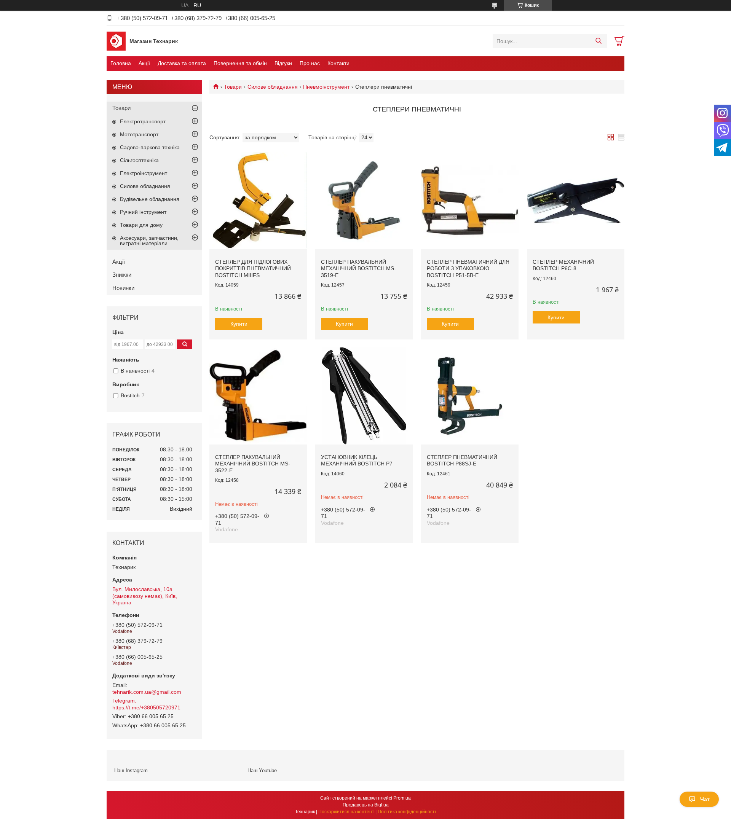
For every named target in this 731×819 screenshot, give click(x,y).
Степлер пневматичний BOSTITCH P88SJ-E (462, 460)
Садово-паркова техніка (150, 147)
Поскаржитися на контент (346, 811)
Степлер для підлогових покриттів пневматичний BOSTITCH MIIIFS (253, 268)
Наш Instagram (131, 770)
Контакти (338, 63)
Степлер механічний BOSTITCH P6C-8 (563, 265)
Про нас (310, 63)
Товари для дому (141, 225)
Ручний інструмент (143, 212)
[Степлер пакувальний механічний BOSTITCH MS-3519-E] (364, 200)
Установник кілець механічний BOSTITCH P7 (357, 460)
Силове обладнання (272, 87)
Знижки (121, 274)
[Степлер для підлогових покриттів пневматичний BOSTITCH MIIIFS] (258, 200)
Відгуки (283, 63)
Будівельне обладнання (149, 199)
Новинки (123, 288)
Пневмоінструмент (326, 87)
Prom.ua (402, 798)
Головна (120, 63)
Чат (705, 799)
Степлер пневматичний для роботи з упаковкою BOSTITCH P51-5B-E (468, 268)
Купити (238, 324)
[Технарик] (116, 41)
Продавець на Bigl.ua (366, 805)
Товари (233, 87)
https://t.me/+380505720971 (146, 707)
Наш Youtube (262, 770)
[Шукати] (598, 41)
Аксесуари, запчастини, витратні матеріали (149, 240)
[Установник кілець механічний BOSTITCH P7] (364, 396)
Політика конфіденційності (407, 811)
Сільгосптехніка (139, 160)
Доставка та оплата (182, 63)
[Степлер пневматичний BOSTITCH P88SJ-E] (470, 396)
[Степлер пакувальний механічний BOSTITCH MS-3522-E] (258, 396)
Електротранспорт (143, 121)
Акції (144, 63)
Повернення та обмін (240, 63)
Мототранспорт (139, 134)
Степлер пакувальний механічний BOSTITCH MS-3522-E (252, 463)
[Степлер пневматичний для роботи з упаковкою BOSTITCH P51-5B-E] (470, 200)
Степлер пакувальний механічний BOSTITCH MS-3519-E (358, 268)
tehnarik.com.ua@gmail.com (146, 692)
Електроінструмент (143, 173)
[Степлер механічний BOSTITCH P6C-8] (575, 200)
